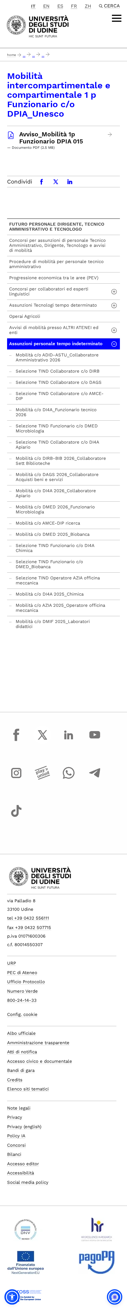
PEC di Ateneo (22, 972)
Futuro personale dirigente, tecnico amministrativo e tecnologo (56, 227)
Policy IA (16, 1135)
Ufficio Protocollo (26, 981)
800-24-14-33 (22, 1000)
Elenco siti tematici (28, 1089)
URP (11, 963)
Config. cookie (22, 1014)
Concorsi (16, 1145)
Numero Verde (22, 991)
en (46, 6)
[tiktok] (16, 816)
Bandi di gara (21, 1070)
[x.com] (42, 740)
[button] (12, 1297)
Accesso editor (23, 1163)
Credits (14, 1079)
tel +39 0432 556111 (28, 918)
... (24, 55)
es (60, 6)
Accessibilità (20, 1173)
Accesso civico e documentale (39, 1061)
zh (88, 6)
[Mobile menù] (116, 18)
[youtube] (95, 740)
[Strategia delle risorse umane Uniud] (96, 1232)
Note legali (18, 1108)
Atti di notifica (22, 1052)
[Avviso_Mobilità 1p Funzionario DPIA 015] (110, 134)
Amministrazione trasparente (38, 1042)
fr (74, 6)
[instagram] (16, 778)
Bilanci (14, 1154)
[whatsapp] (68, 778)
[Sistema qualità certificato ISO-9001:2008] (25, 1232)
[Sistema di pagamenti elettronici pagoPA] (96, 1265)
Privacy (14, 1117)
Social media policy (27, 1182)
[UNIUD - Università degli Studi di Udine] (38, 25)
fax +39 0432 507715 (29, 927)
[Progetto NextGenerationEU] (25, 1265)
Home (11, 55)
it (33, 6)
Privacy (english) (24, 1126)
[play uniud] (42, 778)
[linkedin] (68, 740)
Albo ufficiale (21, 1033)
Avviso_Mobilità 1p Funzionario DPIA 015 (51, 138)
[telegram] (95, 778)
